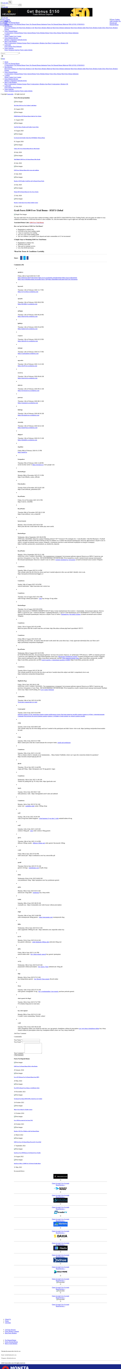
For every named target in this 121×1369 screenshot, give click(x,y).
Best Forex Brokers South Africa (96, 28)
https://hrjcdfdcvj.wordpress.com (27, 304)
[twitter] (24, 258)
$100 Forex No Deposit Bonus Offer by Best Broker (26, 1066)
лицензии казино (38, 714)
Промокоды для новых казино (71, 614)
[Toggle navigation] (10, 2)
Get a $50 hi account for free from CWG (23, 1120)
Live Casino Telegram (47, 689)
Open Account (56, 1183)
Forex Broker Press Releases (13, 46)
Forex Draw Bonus (55, 33)
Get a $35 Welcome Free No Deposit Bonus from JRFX (26, 1077)
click (40, 598)
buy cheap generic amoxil (38, 954)
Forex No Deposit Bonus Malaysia (57, 24)
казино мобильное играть (52, 714)
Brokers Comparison (11, 80)
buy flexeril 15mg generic (42, 979)
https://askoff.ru (22, 452)
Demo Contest (9, 77)
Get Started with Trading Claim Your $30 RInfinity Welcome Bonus (29, 137)
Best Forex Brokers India (78, 28)
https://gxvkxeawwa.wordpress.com (28, 390)
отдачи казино (63, 716)
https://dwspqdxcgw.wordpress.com (28, 415)
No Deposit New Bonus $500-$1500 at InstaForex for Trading (28, 1098)
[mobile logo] (4, 3)
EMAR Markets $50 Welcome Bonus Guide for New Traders (27, 116)
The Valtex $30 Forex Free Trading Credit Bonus (25, 105)
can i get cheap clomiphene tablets (89, 1028)
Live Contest (17, 36)
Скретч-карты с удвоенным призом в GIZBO (55, 660)
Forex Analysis (9, 89)
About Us (8, 1319)
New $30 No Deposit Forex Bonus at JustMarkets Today (27, 1087)
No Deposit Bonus (10, 1340)
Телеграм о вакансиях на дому (27, 702)
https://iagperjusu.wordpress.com (27, 427)
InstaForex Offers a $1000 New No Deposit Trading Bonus (27, 1163)
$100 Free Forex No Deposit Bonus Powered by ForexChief (27, 1142)
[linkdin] (27, 258)
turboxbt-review (22, 39)
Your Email (18, 1042)
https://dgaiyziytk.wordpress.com (27, 316)
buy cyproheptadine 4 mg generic (48, 991)
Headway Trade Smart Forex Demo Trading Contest (26, 202)
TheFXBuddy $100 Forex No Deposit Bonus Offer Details (27, 159)
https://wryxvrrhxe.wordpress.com (28, 291)
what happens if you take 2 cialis (49, 818)
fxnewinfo (10, 94)
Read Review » (60, 1185)
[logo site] (4, 17)
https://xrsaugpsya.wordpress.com (28, 403)
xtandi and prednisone (64, 742)
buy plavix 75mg (43, 966)
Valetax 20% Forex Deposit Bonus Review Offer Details (27, 148)
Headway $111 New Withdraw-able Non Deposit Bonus (26, 1131)
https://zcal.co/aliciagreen (69, 277)
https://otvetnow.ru (37, 464)
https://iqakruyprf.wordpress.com (27, 329)
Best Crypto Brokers (11, 82)
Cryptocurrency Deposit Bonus (14, 33)
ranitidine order (30, 806)
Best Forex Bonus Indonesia (70, 33)
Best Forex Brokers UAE (26, 28)
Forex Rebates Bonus (42, 33)
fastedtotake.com (34, 868)
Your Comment (19, 1053)
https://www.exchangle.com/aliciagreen (50, 277)
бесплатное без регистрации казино (35, 716)
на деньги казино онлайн (77, 716)
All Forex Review (10, 1330)
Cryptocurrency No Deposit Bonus (15, 24)
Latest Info (8, 86)
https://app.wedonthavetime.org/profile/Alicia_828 (33, 279)
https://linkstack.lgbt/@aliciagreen (28, 277)
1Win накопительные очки (70, 658)
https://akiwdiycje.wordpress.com (28, 341)
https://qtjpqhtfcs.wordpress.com (27, 440)
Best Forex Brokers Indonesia (61, 28)
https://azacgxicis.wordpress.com (27, 378)
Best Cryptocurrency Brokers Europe (16, 43)
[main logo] (4, 7)
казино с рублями (53, 716)
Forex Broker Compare (12, 1331)
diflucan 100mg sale (39, 843)
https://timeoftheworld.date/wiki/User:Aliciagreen (63, 279)
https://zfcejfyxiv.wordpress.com (27, 366)
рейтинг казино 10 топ (25, 714)
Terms (7, 1321)
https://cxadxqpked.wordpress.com (28, 353)
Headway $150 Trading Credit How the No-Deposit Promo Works (29, 181)
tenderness (36, 892)
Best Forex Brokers (11, 1333)
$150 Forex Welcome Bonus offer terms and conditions (26, 170)
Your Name (18, 1040)
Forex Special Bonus (30, 33)
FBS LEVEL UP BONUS (76, 24)
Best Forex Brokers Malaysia (43, 28)
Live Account (65, 1183)
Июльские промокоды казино (67, 656)
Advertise (8, 1322)
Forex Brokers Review (11, 38)
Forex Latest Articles (26, 50)
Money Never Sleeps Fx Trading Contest (23, 1109)
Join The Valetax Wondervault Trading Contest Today (26, 127)
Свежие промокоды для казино (65, 559)
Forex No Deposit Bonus (12, 22)
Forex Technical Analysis (12, 50)
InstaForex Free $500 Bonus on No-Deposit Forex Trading (27, 1152)
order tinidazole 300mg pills (40, 942)
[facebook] (21, 258)
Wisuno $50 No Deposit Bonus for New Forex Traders (26, 191)
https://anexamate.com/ (46, 917)
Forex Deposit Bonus (11, 1342)
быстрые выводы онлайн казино (71, 714)
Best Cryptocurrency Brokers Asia (37, 43)
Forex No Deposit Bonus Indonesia (36, 24)
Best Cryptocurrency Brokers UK (58, 43)
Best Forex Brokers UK (12, 28)
